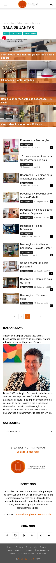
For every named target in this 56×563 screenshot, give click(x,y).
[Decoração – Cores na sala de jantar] (11, 282)
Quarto (43, 547)
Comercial (41, 553)
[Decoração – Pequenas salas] (11, 298)
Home (10, 547)
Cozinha (8, 550)
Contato (19, 547)
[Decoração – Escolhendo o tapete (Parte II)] (11, 197)
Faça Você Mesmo (26, 553)
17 (51, 236)
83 (51, 306)
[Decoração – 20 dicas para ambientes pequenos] (11, 178)
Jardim (13, 553)
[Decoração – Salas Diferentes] (11, 229)
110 (50, 273)
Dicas (28, 547)
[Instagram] (15, 535)
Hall (5, 33)
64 (51, 218)
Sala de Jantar (23, 23)
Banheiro (19, 550)
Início (5, 23)
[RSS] (32, 536)
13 (51, 255)
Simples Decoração (26, 559)
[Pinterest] (24, 536)
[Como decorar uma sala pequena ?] (11, 266)
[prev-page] (14, 316)
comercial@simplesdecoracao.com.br (32, 514)
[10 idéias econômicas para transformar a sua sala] (11, 159)
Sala (12, 23)
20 (51, 167)
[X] (40, 536)
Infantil (29, 550)
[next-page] (40, 316)
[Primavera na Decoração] (11, 148)
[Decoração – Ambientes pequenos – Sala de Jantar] (11, 250)
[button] (5, 4)
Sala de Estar (16, 33)
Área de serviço (42, 550)
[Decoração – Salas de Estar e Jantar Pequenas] (11, 213)
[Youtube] (49, 536)
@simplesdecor (28, 451)
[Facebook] (7, 536)
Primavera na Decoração (34, 140)
